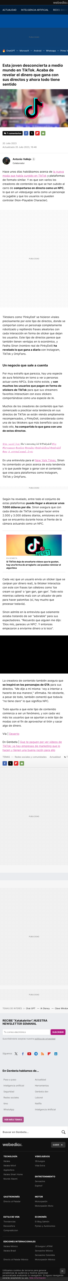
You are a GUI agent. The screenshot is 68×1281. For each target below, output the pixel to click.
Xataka (6, 1161)
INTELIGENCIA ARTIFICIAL (35, 9)
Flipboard (37, 133)
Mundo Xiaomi (10, 1178)
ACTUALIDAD (9, 9)
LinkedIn (55, 1053)
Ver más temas (13, 1119)
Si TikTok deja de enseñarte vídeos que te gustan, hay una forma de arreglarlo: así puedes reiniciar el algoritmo (33, 564)
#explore (20, 447)
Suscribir (58, 1032)
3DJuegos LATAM (44, 1246)
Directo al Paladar (12, 1201)
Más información (37, 1278)
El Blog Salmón (42, 1221)
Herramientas (42, 1085)
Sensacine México (44, 1250)
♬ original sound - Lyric (20, 451)
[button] (23, 159)
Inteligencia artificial (13, 1085)
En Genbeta (11, 558)
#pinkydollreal (42, 447)
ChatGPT (10, 50)
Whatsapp (51, 50)
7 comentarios (14, 133)
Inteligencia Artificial (45, 1109)
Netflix (38, 1103)
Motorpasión (41, 1201)
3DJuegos (40, 1161)
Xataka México (10, 1246)
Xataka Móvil (9, 1165)
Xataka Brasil (9, 1250)
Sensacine (40, 1181)
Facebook (26, 133)
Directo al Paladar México (15, 1259)
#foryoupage (9, 447)
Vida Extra (40, 1165)
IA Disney (45, 1008)
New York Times (45, 460)
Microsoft (24, 50)
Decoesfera (9, 1226)
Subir (56, 1144)
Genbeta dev (41, 1091)
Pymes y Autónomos (45, 1226)
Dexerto (14, 733)
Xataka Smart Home (13, 1174)
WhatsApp (8, 1109)
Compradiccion (10, 1230)
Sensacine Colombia (45, 1255)
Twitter (32, 133)
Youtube (29, 1053)
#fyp (54, 443)
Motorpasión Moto (44, 1206)
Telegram (35, 1053)
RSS (42, 1053)
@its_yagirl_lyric (11, 443)
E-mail (43, 133)
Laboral (39, 1097)
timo (5, 1103)
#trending (30, 447)
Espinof (38, 1185)
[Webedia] (60, 2)
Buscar (63, 1132)
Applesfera (8, 1170)
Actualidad (55, 757)
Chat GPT (31, 1008)
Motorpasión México (45, 1259)
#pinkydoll (55, 447)
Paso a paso (9, 1079)
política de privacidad (45, 1038)
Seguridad (8, 1091)
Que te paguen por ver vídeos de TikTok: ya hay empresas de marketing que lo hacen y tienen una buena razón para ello (32, 746)
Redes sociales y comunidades (30, 757)
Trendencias (9, 1221)
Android (37, 50)
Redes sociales (11, 1097)
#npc (5, 451)
